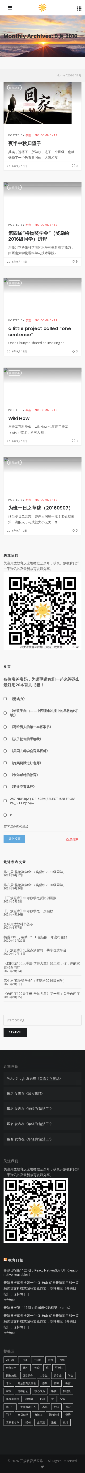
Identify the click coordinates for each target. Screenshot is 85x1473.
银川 (65, 1422)
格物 (53, 1391)
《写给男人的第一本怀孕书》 (31, 727)
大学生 (43, 1375)
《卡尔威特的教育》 (25, 774)
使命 (37, 1367)
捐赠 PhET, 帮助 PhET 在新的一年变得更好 (35, 937)
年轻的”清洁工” (39, 1108)
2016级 (10, 1359)
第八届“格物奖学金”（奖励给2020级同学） (35, 885)
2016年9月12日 (17, 441)
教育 (68, 1383)
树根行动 (23, 1391)
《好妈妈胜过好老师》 (26, 763)
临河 (50, 1359)
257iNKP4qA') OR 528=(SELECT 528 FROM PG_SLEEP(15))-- (42, 800)
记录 (68, 1414)
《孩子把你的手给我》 (26, 739)
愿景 (44, 1383)
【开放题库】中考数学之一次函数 (28, 911)
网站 (68, 1406)
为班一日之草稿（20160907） (40, 508)
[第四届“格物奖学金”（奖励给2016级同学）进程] (42, 197)
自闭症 (38, 1414)
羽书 (8, 1414)
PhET (24, 1359)
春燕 (28, 135)
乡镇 (62, 1359)
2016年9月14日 (17, 261)
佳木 (25, 1367)
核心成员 (39, 1391)
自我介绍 (23, 1414)
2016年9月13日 (17, 351)
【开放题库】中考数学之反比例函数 (30, 898)
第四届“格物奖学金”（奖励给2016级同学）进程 (39, 236)
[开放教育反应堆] (42, 8)
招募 (56, 1383)
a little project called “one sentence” (39, 331)
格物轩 (29, 1399)
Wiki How (19, 418)
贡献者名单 (12, 1422)
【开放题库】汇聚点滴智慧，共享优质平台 (35, 950)
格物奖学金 (12, 1399)
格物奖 (67, 1391)
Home (61, 75)
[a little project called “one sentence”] (42, 293)
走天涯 (41, 1422)
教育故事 (14, 87)
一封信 (38, 1359)
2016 (70, 75)
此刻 (42, 1399)
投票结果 (72, 839)
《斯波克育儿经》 (23, 786)
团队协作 (28, 1375)
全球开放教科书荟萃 (18, 924)
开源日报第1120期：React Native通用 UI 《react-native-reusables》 (41, 1272)
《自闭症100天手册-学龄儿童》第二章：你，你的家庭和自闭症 (42, 965)
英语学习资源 (49, 1078)
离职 (44, 1406)
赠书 (28, 1422)
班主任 (10, 1406)
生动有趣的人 (28, 1406)
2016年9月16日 (17, 166)
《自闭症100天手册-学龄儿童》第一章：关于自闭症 (42, 993)
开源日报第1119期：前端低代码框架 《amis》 (38, 1307)
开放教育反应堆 (27, 1383)
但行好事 (11, 1367)
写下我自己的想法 (16, 827)
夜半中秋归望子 (24, 143)
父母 (62, 1399)
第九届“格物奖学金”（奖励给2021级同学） (35, 872)
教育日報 (15, 1260)
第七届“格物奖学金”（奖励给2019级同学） (35, 980)
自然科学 (14, 187)
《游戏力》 (18, 699)
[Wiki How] (42, 383)
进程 (53, 1422)
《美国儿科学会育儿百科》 (30, 750)
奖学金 (58, 1375)
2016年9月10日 (17, 530)
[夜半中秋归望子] (42, 103)
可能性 (59, 1367)
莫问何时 (54, 1414)
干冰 (8, 1383)
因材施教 (11, 1375)
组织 (56, 1406)
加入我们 (34, 1093)
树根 (8, 1391)
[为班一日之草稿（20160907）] (42, 472)
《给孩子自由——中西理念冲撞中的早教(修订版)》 (44, 712)
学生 (70, 1375)
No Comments (46, 135)
